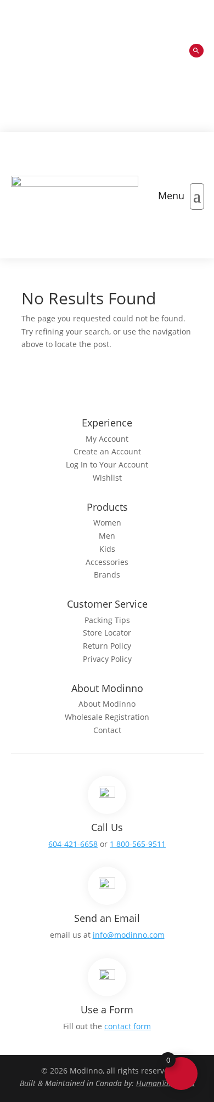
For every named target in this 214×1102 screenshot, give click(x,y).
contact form (127, 1026)
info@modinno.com (129, 935)
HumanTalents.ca (165, 1083)
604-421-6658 (73, 844)
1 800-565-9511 (138, 844)
